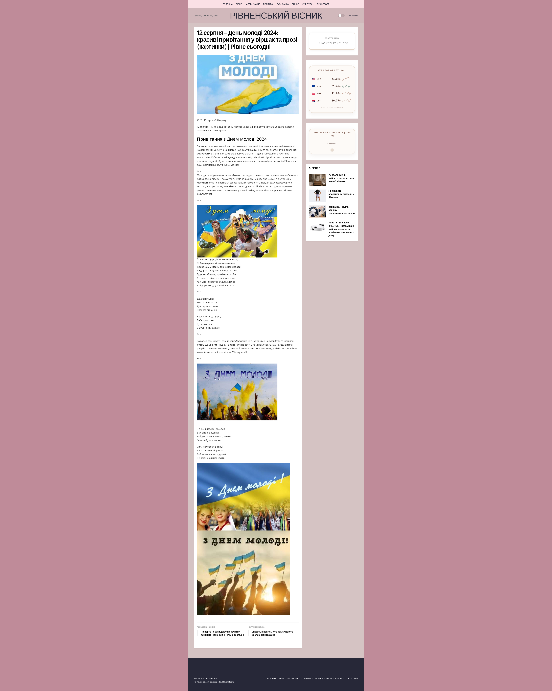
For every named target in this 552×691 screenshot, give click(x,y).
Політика (268, 4)
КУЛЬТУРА (307, 4)
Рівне (239, 4)
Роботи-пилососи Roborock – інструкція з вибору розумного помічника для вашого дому (341, 229)
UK (356, 15)
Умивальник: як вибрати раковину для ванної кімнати (341, 178)
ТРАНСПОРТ (323, 4)
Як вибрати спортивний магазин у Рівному (341, 194)
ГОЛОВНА (228, 4)
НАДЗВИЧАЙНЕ (252, 4)
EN (350, 15)
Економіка (283, 4)
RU (353, 15)
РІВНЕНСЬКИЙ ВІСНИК (276, 15)
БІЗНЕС (295, 4)
